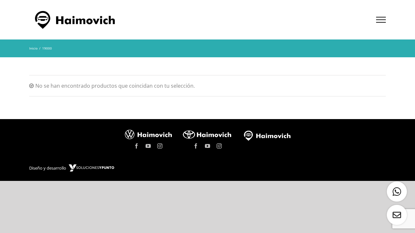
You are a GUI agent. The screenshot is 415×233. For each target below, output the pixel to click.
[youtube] (148, 146)
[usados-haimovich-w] (267, 132)
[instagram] (159, 146)
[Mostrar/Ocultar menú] (381, 20)
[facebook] (136, 146)
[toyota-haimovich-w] (207, 131)
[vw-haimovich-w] (148, 131)
